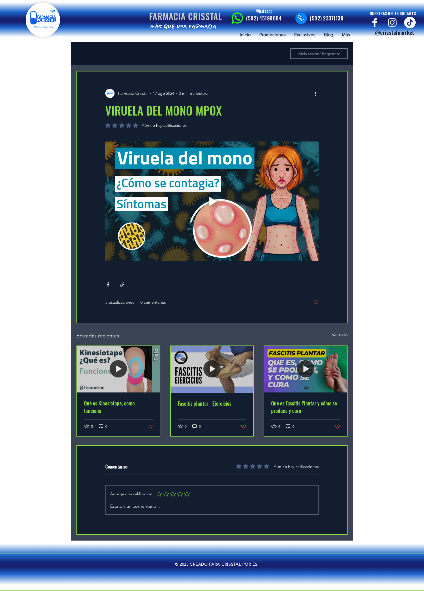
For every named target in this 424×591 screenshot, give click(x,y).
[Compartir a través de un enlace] (122, 284)
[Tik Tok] (410, 22)
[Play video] (212, 201)
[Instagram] (392, 22)
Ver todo (340, 334)
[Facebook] (374, 22)
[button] (276, 53)
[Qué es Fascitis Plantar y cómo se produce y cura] (305, 369)
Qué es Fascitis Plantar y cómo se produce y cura (304, 406)
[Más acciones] (315, 93)
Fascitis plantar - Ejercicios (204, 403)
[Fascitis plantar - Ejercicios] (212, 369)
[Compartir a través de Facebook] (108, 284)
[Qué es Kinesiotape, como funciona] (118, 369)
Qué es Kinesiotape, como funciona (109, 406)
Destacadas (137, 53)
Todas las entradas (95, 53)
